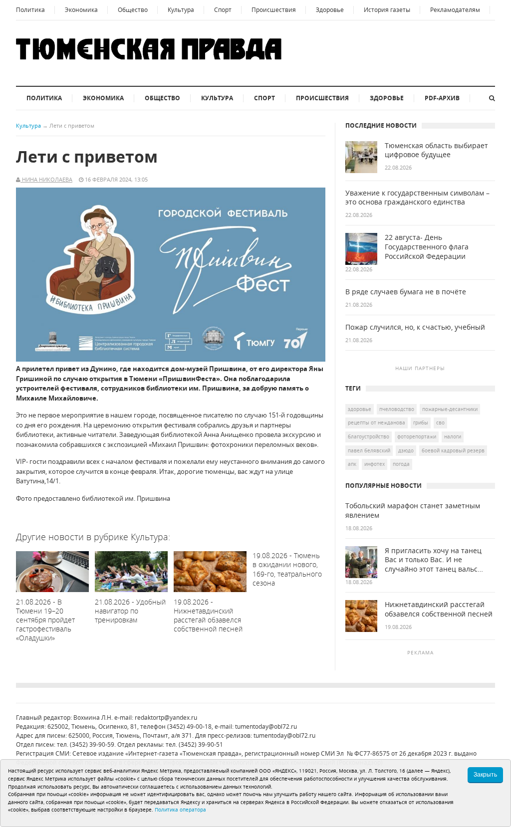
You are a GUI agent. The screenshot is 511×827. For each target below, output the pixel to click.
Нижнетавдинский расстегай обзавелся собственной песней (439, 609)
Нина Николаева (46, 179)
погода (401, 463)
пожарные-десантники (450, 409)
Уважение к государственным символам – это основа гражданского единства (417, 198)
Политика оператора (180, 809)
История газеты (387, 9)
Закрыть (485, 774)
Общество (133, 9)
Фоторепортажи (416, 436)
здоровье (359, 409)
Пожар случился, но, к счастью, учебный (415, 327)
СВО (440, 422)
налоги (452, 436)
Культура (181, 9)
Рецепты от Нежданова (376, 422)
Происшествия (274, 9)
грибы (420, 422)
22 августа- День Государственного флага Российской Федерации (427, 247)
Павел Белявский (369, 450)
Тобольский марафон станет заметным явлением (412, 510)
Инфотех (374, 463)
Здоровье (330, 9)
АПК (352, 463)
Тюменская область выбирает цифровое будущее (436, 150)
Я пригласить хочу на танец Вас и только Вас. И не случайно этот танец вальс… (434, 560)
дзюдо (406, 450)
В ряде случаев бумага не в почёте (405, 291)
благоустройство (368, 436)
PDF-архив (442, 98)
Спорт (223, 9)
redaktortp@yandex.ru (166, 717)
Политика (30, 9)
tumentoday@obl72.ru (266, 726)
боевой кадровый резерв (453, 450)
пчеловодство (396, 409)
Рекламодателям (455, 9)
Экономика (81, 9)
